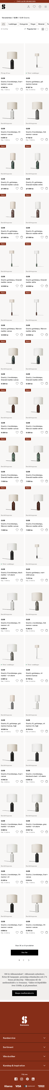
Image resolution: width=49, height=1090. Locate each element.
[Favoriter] (34, 7)
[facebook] (16, 1079)
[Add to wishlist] (17, 89)
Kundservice (9, 1038)
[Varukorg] (40, 7)
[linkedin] (33, 1079)
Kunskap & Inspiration (14, 1066)
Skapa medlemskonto (24, 993)
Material (41, 24)
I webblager (12, 24)
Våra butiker (9, 1056)
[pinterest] (27, 1079)
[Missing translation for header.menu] (46, 7)
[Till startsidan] (3, 6)
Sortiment (8, 1047)
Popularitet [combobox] (31, 29)
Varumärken (7, 18)
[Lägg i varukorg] (21, 89)
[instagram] (21, 1079)
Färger (33, 24)
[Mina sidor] (28, 7)
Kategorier (24, 24)
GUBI (16, 18)
